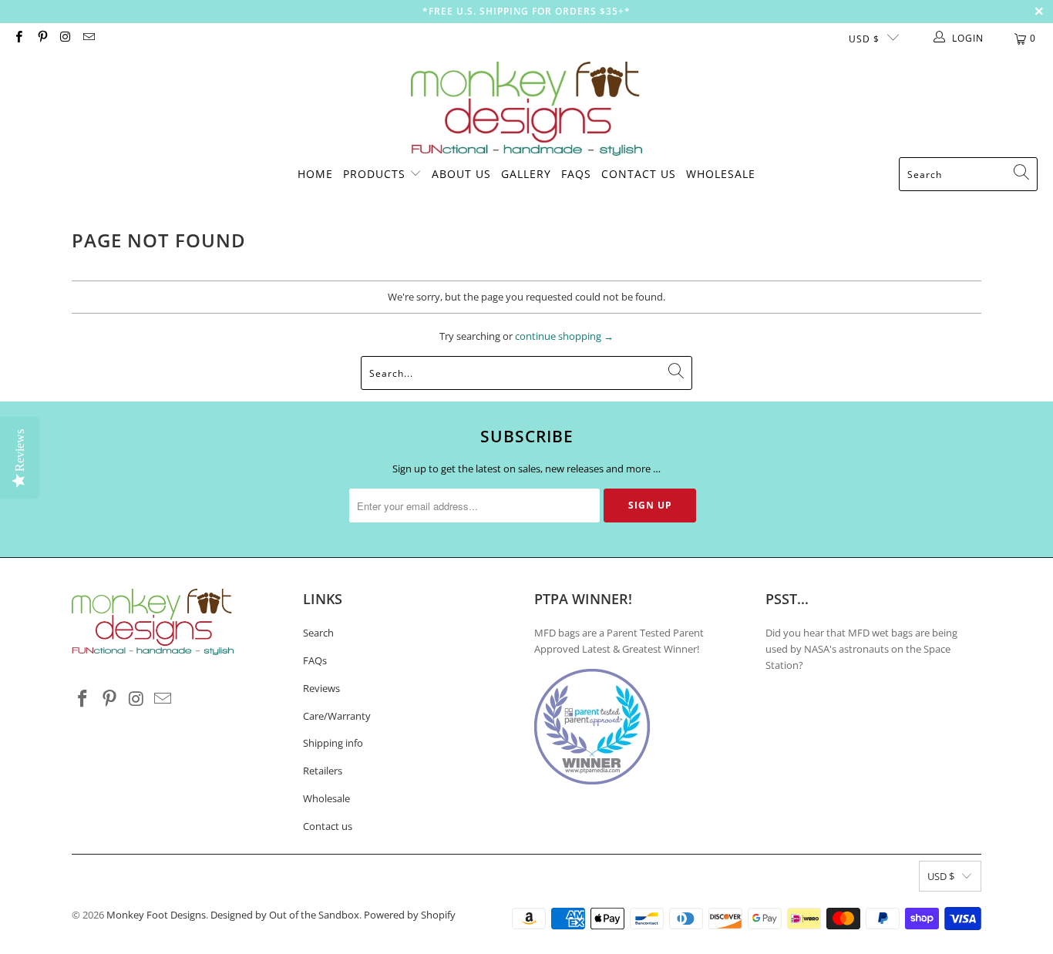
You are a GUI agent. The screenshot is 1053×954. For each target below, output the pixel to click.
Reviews (321, 688)
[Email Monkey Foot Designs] (88, 38)
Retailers (322, 771)
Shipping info (333, 743)
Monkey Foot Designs (156, 915)
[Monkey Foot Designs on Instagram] (65, 38)
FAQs (576, 173)
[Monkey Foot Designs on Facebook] (18, 38)
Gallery (526, 173)
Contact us (327, 826)
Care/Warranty (337, 716)
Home (315, 173)
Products (374, 173)
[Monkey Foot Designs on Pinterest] (41, 38)
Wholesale (720, 173)
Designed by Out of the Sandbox (284, 915)
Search (318, 633)
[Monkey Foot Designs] (526, 109)
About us (461, 173)
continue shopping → (564, 336)
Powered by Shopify (410, 915)
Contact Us (638, 173)
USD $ (864, 38)
